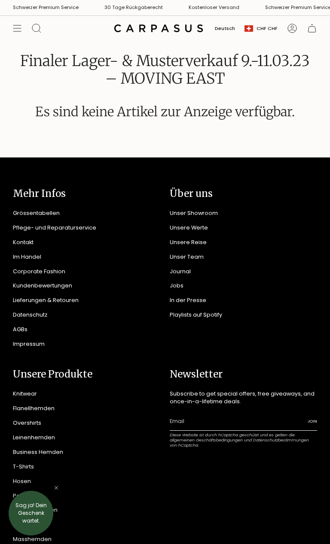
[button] (31, 513)
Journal (180, 271)
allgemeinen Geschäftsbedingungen (206, 440)
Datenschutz (30, 314)
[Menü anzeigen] (17, 28)
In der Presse (188, 300)
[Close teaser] (56, 488)
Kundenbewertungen (42, 285)
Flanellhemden (34, 408)
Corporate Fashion (39, 271)
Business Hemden (38, 452)
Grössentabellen (36, 213)
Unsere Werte (189, 227)
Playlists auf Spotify (196, 314)
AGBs (20, 329)
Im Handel (27, 256)
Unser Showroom (194, 213)
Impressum (29, 344)
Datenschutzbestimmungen (281, 440)
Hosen (22, 481)
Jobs (176, 285)
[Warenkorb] (312, 28)
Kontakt (23, 242)
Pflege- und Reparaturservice (54, 227)
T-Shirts (23, 466)
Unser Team (187, 256)
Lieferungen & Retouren (46, 300)
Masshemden (32, 539)
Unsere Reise (188, 242)
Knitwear (25, 393)
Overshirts (27, 422)
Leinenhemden (34, 437)
